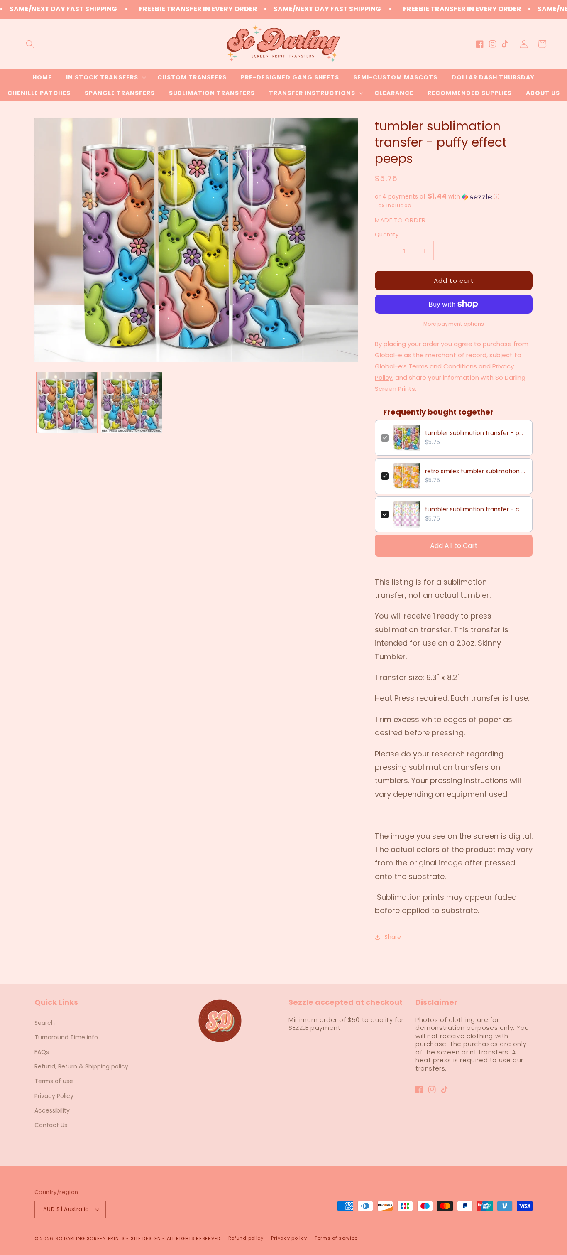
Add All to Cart (454, 545)
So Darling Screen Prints (90, 1238)
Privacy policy (289, 1238)
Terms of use (53, 1081)
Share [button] (392, 937)
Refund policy (246, 1238)
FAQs (41, 1052)
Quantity (386, 234)
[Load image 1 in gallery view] (67, 402)
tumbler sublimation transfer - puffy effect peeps (475, 433)
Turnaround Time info (66, 1037)
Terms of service (336, 1238)
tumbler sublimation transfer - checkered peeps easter (475, 509)
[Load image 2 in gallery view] (131, 402)
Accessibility (52, 1110)
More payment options (453, 323)
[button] (30, 44)
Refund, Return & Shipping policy (81, 1066)
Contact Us (50, 1125)
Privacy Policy (53, 1096)
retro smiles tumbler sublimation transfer (475, 471)
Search (44, 1023)
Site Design (146, 1238)
